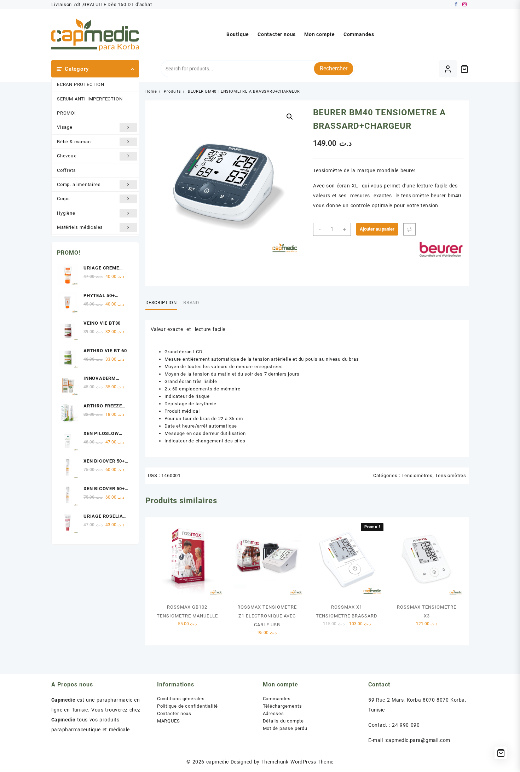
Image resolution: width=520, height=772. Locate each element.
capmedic (217, 762)
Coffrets (66, 170)
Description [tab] (161, 302)
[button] (289, 116)
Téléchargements (282, 706)
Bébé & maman (74, 141)
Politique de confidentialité (187, 706)
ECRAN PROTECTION (80, 84)
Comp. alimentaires (78, 184)
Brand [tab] (191, 302)
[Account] (448, 68)
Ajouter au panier (377, 229)
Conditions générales (181, 698)
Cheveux (66, 155)
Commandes (277, 698)
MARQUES (168, 721)
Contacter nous (174, 713)
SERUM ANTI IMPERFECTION (89, 98)
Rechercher (333, 68)
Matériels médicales (80, 227)
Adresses (273, 713)
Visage (65, 127)
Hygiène (66, 213)
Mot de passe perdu (285, 728)
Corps (63, 198)
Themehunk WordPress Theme (297, 762)
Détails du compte (283, 721)
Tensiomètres (417, 475)
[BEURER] (441, 249)
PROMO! (66, 113)
